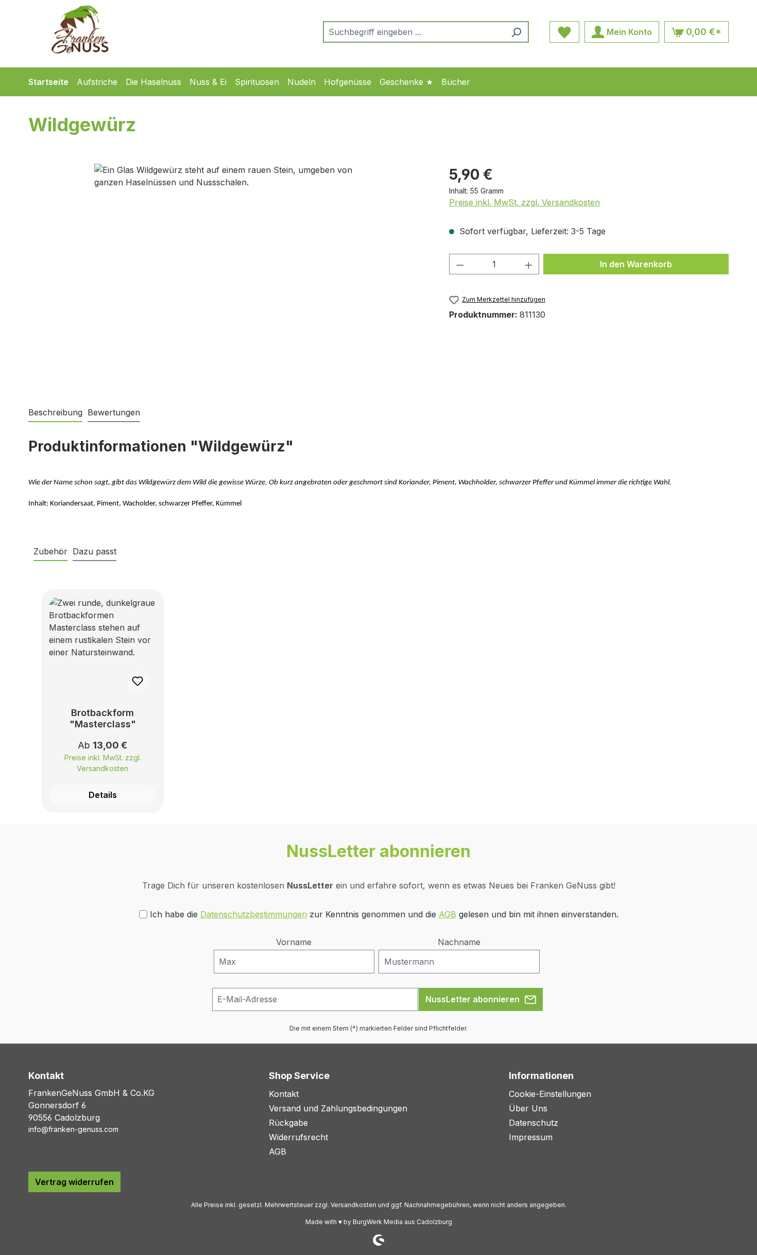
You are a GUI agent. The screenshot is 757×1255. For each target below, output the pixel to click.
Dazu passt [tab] (94, 551)
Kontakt (284, 1094)
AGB (447, 914)
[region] (228, 274)
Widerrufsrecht (298, 1137)
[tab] (55, 413)
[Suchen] (516, 32)
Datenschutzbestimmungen (253, 914)
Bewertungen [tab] (114, 412)
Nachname (459, 942)
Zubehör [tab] (50, 551)
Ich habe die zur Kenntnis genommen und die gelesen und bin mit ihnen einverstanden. (384, 914)
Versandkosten (353, 1205)
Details (103, 795)
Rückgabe (288, 1123)
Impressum (531, 1137)
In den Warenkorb (636, 264)
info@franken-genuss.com (73, 1129)
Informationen (541, 1075)
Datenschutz (533, 1123)
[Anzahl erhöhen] (529, 264)
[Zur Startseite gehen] (79, 29)
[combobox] (414, 32)
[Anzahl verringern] (460, 264)
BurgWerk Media (378, 1222)
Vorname (294, 942)
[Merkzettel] (564, 32)
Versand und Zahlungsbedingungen (338, 1108)
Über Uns (528, 1108)
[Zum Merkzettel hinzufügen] (137, 681)
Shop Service (299, 1075)
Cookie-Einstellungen (550, 1094)
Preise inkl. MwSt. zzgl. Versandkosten (524, 202)
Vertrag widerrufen (74, 1182)
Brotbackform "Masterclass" (103, 718)
